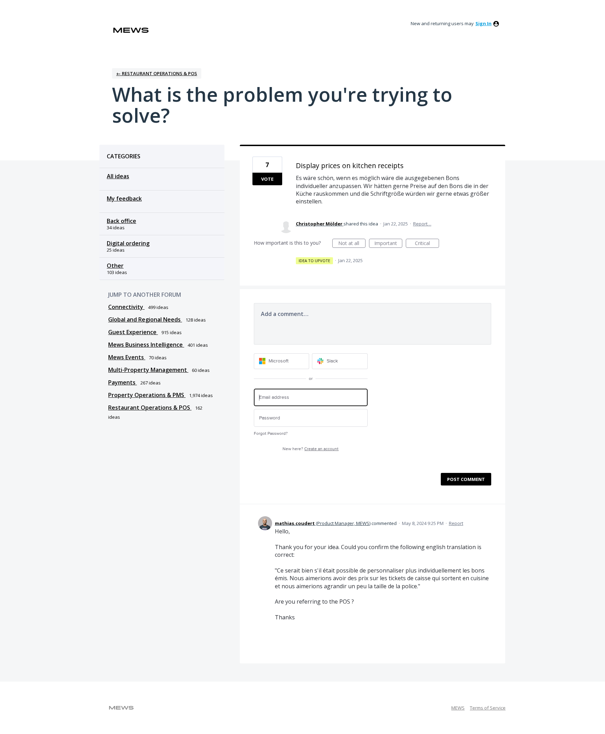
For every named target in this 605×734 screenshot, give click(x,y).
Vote (267, 179)
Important (388, 244)
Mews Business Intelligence (146, 344)
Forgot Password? (271, 433)
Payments (122, 382)
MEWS (458, 708)
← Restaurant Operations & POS (156, 73)
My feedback (124, 198)
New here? (311, 449)
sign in (483, 23)
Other (115, 265)
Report (456, 523)
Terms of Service (488, 708)
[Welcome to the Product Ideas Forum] (130, 30)
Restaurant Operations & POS (150, 407)
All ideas (118, 176)
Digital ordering (128, 243)
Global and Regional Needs (145, 319)
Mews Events (126, 357)
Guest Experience (133, 332)
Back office (121, 221)
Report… (422, 224)
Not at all (352, 244)
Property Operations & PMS (147, 395)
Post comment (466, 479)
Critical (427, 244)
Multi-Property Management (148, 370)
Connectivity (126, 307)
